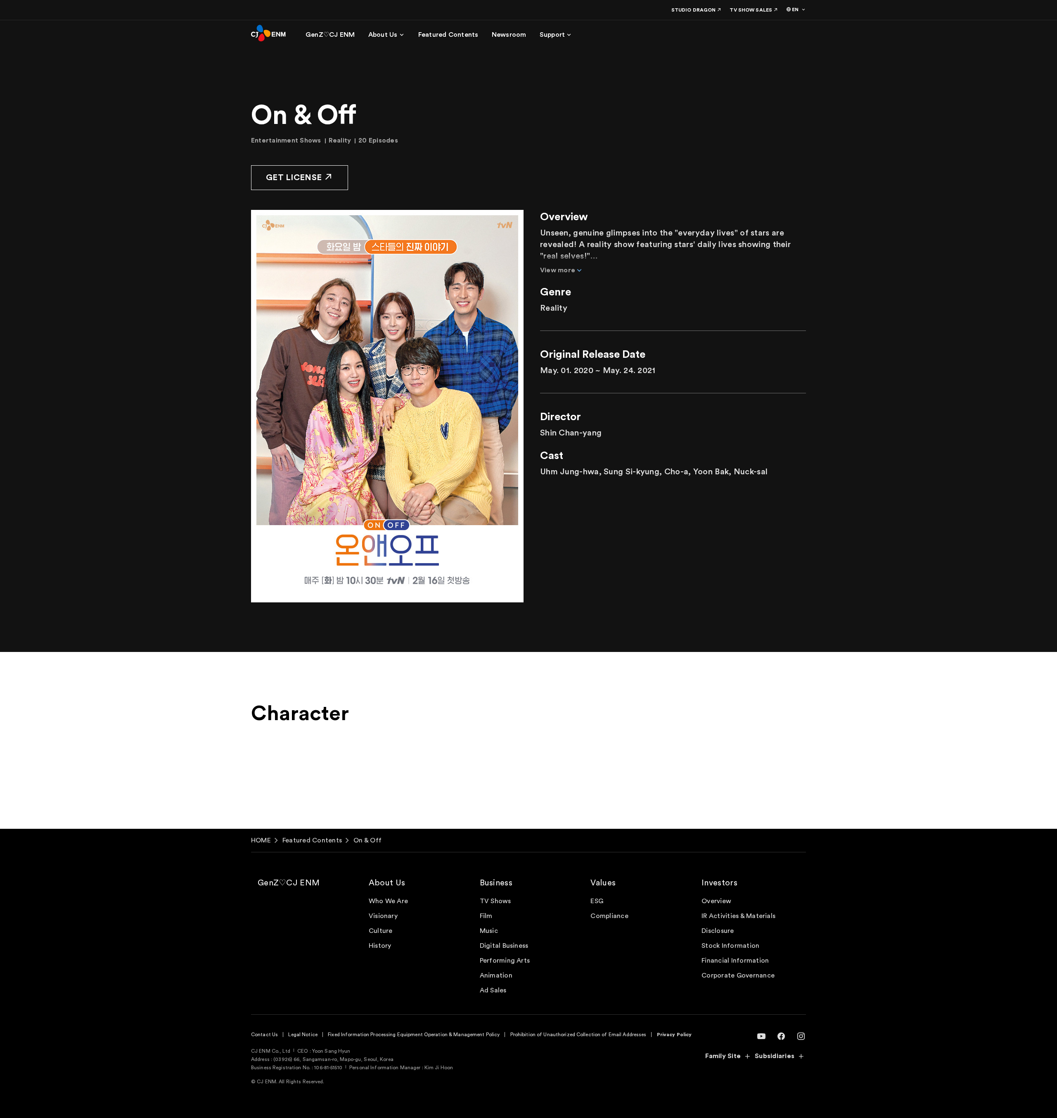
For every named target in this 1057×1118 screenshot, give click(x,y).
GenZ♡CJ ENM (289, 883)
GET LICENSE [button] (294, 178)
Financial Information (735, 960)
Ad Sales (493, 990)
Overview (716, 901)
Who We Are (388, 901)
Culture (381, 931)
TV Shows (495, 901)
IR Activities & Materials (738, 916)
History (380, 945)
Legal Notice (302, 1034)
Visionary (383, 916)
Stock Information (730, 945)
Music (489, 931)
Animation (496, 975)
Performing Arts (505, 960)
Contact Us (264, 1034)
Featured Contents (312, 840)
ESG (596, 901)
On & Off (367, 840)
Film (486, 916)
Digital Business (504, 945)
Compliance (609, 916)
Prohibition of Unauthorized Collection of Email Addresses (578, 1034)
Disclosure (718, 931)
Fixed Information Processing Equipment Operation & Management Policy (414, 1034)
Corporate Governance (738, 975)
